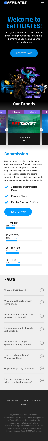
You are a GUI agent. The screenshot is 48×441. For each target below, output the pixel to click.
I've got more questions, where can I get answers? (18, 380)
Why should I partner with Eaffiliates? (18, 302)
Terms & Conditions (31, 400)
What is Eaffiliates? (15, 290)
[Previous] (6, 129)
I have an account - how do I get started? (19, 329)
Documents (12, 400)
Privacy (24, 404)
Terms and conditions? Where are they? (16, 356)
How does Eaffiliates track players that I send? (19, 316)
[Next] (41, 129)
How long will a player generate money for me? (17, 343)
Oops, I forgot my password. (19, 368)
